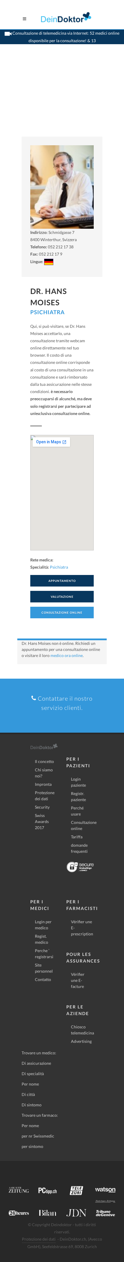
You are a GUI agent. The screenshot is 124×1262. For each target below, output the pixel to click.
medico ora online (66, 655)
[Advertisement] (62, 98)
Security (42, 807)
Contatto (43, 979)
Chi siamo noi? (44, 772)
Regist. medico (41, 939)
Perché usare (77, 810)
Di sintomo (32, 1104)
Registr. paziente (78, 796)
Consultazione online (84, 825)
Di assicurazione (36, 1063)
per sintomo (32, 1146)
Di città (28, 1094)
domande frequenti (79, 848)
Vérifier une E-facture (77, 980)
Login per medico (43, 924)
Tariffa (76, 836)
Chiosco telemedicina (82, 1029)
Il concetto (44, 761)
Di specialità (33, 1073)
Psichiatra (47, 312)
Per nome (30, 1084)
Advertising (81, 1041)
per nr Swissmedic (38, 1135)
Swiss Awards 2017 (42, 821)
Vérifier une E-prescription (82, 927)
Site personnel (44, 968)
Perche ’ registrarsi (44, 953)
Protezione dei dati (45, 795)
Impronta (43, 784)
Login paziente (78, 782)
